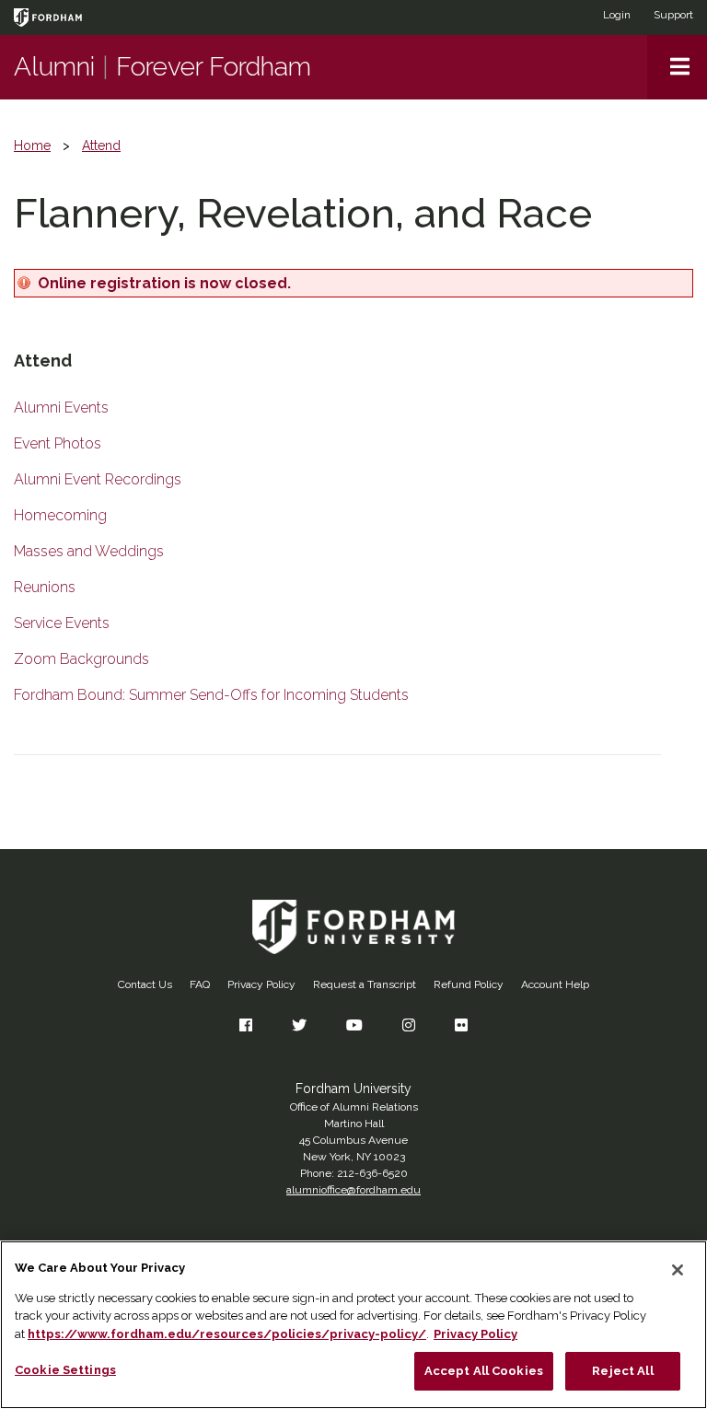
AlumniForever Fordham (162, 67)
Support (673, 14)
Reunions (44, 587)
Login (617, 14)
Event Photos (57, 443)
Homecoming (60, 515)
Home (32, 145)
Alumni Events (61, 407)
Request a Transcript (364, 984)
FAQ (200, 984)
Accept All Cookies (483, 1371)
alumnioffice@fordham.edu (353, 1189)
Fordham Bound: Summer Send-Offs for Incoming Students (211, 695)
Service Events (62, 623)
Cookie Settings (65, 1370)
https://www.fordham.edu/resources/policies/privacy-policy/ (227, 1334)
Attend (101, 145)
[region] (353, 1324)
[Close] (677, 1270)
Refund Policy (469, 984)
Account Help (555, 984)
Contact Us (145, 984)
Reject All (622, 1371)
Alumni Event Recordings (97, 479)
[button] (677, 67)
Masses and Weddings (89, 551)
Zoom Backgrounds (81, 659)
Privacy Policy (261, 984)
